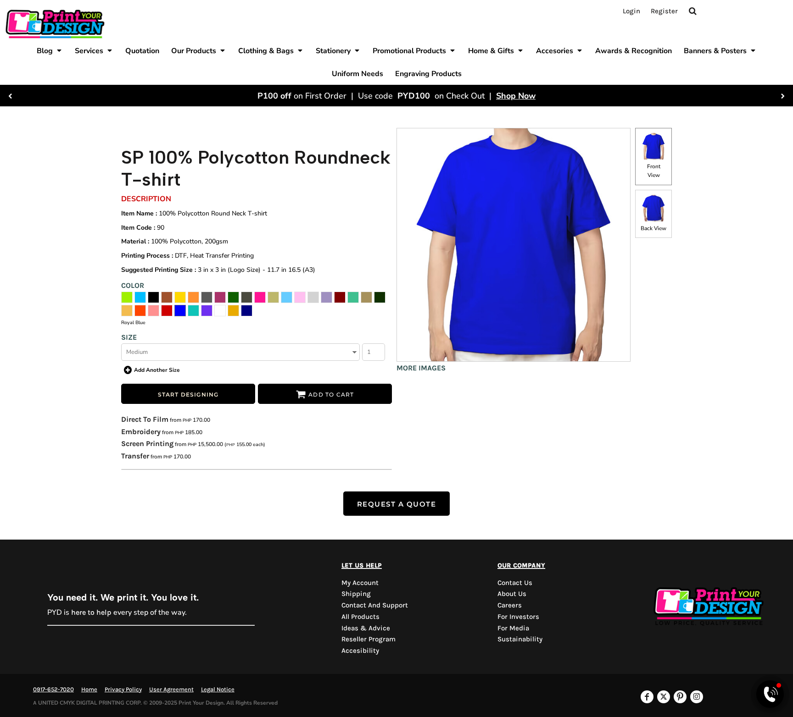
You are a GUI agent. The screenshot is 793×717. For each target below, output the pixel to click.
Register (664, 11)
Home (89, 689)
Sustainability (519, 639)
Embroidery (141, 431)
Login (631, 11)
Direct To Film (144, 419)
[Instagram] (696, 696)
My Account (360, 583)
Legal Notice (218, 689)
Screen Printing (147, 443)
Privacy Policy (123, 689)
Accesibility (360, 650)
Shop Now (516, 95)
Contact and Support (374, 605)
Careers (509, 605)
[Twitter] (663, 696)
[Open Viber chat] (770, 694)
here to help (91, 612)
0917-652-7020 (53, 689)
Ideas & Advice (365, 628)
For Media (513, 628)
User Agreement (171, 689)
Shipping (356, 594)
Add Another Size (157, 370)
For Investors (518, 616)
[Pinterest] (680, 696)
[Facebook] (647, 696)
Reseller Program (368, 639)
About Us (511, 594)
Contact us (514, 583)
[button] (50, 50)
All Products (360, 616)
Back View (653, 228)
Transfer (135, 456)
